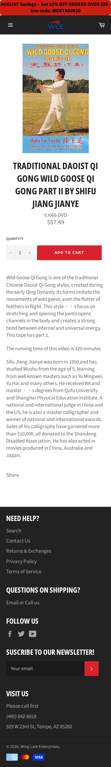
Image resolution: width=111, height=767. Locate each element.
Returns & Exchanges (28, 551)
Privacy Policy (21, 561)
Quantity (14, 238)
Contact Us (18, 541)
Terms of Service (23, 571)
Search (13, 531)
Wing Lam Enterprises (40, 746)
